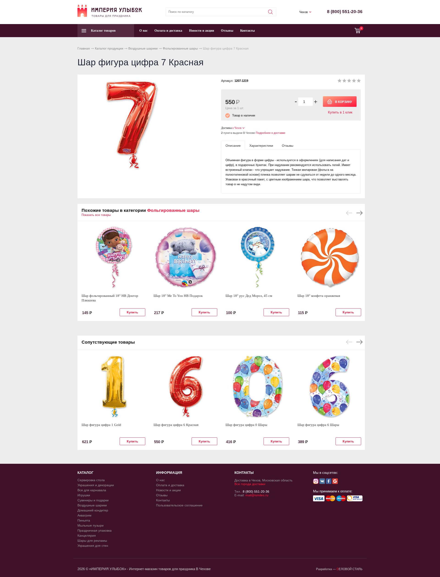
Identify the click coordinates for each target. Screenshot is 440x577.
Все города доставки (249, 484)
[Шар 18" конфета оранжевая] (329, 257)
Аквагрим (84, 515)
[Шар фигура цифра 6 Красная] (185, 386)
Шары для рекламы (92, 540)
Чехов (303, 12)
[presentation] (233, 145)
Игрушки (83, 495)
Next (359, 213)
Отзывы (227, 30)
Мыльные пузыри (90, 525)
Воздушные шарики (143, 48)
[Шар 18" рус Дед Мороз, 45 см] (257, 257)
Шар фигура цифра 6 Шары (318, 425)
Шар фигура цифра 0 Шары (246, 425)
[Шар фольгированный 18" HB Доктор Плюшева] (113, 257)
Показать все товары (96, 215)
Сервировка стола (91, 480)
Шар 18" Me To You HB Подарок (178, 296)
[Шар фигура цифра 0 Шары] (257, 386)
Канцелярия (86, 535)
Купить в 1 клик (340, 112)
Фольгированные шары (180, 48)
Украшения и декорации (95, 485)
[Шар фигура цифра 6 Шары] (329, 386)
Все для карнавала (91, 490)
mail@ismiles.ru (256, 495)
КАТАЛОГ (85, 473)
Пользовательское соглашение (179, 505)
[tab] (233, 145)
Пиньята (83, 520)
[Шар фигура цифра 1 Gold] (113, 386)
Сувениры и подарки (93, 500)
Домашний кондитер (92, 510)
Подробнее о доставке (270, 133)
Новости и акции (201, 30)
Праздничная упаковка (94, 530)
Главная (83, 48)
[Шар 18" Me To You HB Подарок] (185, 257)
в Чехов (237, 128)
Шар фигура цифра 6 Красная (176, 425)
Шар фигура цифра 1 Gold (101, 425)
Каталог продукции (109, 48)
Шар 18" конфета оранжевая (318, 296)
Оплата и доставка (168, 30)
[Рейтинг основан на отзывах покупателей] (349, 81)
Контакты (247, 30)
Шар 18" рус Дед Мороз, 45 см (249, 296)
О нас (143, 30)
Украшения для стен (92, 545)
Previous (349, 213)
